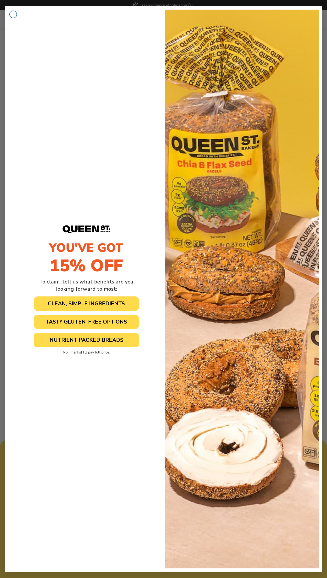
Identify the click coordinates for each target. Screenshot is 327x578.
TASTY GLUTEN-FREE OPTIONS (86, 321)
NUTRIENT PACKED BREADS (86, 340)
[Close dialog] (13, 14)
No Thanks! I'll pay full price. (86, 352)
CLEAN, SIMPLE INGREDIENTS (86, 303)
